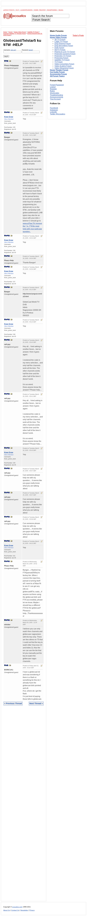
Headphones (52, 10)
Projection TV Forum (62, 56)
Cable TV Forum (61, 42)
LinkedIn (53, 112)
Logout (53, 87)
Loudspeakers (26, 10)
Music (61, 10)
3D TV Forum (59, 39)
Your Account (55, 99)
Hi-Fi (17, 10)
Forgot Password (57, 85)
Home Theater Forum (59, 70)
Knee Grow (8, 117)
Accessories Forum (58, 74)
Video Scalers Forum (62, 66)
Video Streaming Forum (64, 68)
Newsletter (24, 910)
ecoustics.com (17, 907)
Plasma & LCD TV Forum (64, 52)
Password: (27, 50)
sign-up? (13, 50)
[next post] (6, 61)
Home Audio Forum (58, 35)
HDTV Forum (59, 50)
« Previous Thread (13, 703)
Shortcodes (54, 93)
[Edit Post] (41, 61)
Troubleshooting (56, 95)
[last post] (7, 61)
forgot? (31, 50)
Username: (10, 50)
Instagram (54, 110)
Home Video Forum (58, 37)
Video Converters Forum (64, 64)
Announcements (56, 97)
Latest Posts (8, 10)
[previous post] (6, 112)
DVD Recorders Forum (63, 46)
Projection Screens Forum (64, 54)
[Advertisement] (23, 805)
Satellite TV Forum (62, 60)
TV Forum (58, 62)
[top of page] (5, 61)
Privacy (32, 910)
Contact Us (15, 910)
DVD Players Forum (62, 44)
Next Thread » (36, 703)
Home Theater (40, 10)
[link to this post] (10, 61)
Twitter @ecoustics (57, 114)
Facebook (54, 108)
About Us (6, 910)
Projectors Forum (61, 58)
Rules (52, 91)
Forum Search (41, 19)
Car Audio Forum (57, 72)
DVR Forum (59, 48)
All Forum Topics (57, 76)
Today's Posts (78, 35)
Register (53, 89)
